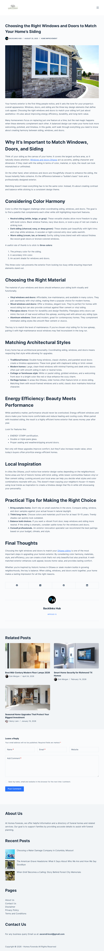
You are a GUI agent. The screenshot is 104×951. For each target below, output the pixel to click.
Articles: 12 (52, 614)
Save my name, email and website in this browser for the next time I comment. (39, 782)
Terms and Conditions (15, 913)
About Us (9, 900)
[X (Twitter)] (40, 585)
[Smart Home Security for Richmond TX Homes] (76, 655)
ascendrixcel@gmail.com (52, 934)
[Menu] (98, 8)
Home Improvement (49, 38)
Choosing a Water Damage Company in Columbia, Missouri (45, 850)
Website (74, 749)
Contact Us (10, 903)
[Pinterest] (63, 585)
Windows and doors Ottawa (43, 159)
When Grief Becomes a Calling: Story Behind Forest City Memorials (49, 872)
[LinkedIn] (87, 585)
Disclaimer (10, 906)
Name (10, 749)
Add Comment (14, 758)
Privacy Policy (12, 910)
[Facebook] (17, 585)
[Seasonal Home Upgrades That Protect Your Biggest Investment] (27, 697)
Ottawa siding (64, 550)
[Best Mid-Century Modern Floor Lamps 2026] (27, 655)
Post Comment (14, 789)
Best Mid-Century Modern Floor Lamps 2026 (27, 672)
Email (42, 749)
